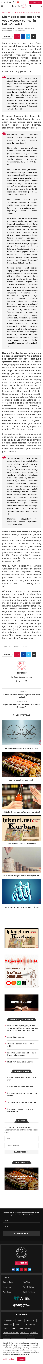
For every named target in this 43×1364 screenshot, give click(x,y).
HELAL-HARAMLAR (29, 1324)
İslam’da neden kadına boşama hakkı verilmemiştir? (21, 1054)
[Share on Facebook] (23, 36)
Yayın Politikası (28, 1287)
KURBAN (17, 1336)
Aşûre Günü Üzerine (15, 1037)
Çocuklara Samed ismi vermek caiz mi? (21, 907)
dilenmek (16, 646)
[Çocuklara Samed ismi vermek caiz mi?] (21, 891)
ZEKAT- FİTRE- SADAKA (11, 1332)
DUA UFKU (24, 1332)
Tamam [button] (21, 1359)
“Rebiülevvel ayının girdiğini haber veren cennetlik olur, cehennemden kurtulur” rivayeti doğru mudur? (22, 1028)
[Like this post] (18, 36)
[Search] (41, 6)
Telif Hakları (7, 1292)
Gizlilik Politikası (29, 1292)
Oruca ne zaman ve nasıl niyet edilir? (20, 1045)
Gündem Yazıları (29, 1336)
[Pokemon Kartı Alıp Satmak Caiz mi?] (21, 732)
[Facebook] (1, 2)
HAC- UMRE (7, 1336)
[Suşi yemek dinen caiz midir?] (21, 764)
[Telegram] (13, 2)
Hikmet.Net (10, 28)
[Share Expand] (33, 36)
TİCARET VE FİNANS (25, 1328)
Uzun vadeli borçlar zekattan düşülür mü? (21, 875)
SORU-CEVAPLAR (9, 1321)
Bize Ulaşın (27, 1282)
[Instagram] (7, 2)
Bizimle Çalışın (8, 1282)
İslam (25, 646)
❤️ (18, 2)
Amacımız (7, 1287)
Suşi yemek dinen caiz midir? (21, 780)
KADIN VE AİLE (8, 1324)
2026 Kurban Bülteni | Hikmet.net (21, 844)
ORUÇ (6, 1328)
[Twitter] (4, 2)
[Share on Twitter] (28, 36)
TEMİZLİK (33, 1332)
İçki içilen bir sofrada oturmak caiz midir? (21, 812)
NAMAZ (18, 1324)
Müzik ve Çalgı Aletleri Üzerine (20, 1062)
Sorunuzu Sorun (35, 2)
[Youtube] (10, 2)
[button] (6, 1178)
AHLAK (13, 1328)
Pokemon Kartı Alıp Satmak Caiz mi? (21, 748)
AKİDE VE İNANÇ (30, 1321)
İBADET (20, 1321)
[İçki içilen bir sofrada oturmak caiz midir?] (21, 796)
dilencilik (7, 646)
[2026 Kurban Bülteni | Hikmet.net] (21, 828)
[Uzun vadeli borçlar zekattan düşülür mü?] (21, 860)
